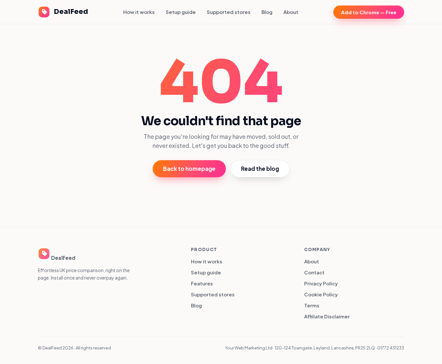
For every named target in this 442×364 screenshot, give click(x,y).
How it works (139, 12)
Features (202, 283)
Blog (266, 12)
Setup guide (181, 12)
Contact (314, 272)
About (290, 12)
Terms (311, 305)
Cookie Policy (321, 294)
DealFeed (71, 11)
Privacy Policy (321, 283)
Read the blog (260, 168)
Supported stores (228, 12)
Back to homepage (189, 168)
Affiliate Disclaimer (327, 316)
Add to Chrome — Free (368, 12)
